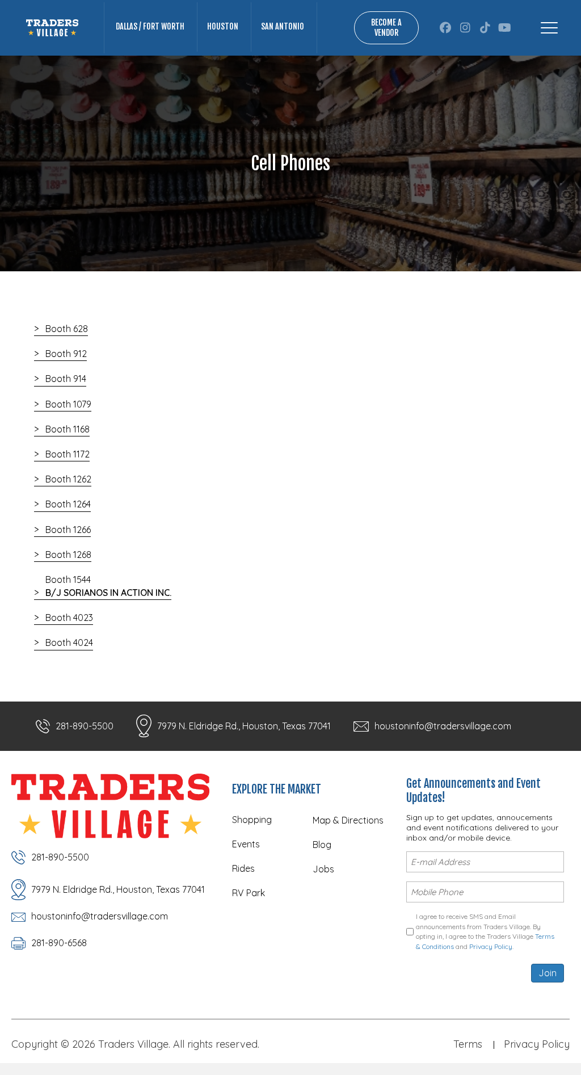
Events (246, 844)
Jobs (323, 869)
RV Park (248, 892)
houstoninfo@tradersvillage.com (442, 726)
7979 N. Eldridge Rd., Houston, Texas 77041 (244, 726)
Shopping (252, 819)
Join (547, 973)
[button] (445, 27)
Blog (322, 844)
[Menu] (549, 28)
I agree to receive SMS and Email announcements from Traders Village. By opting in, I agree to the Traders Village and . (485, 931)
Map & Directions (348, 820)
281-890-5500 (84, 726)
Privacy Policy (490, 946)
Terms (467, 1044)
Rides (243, 868)
